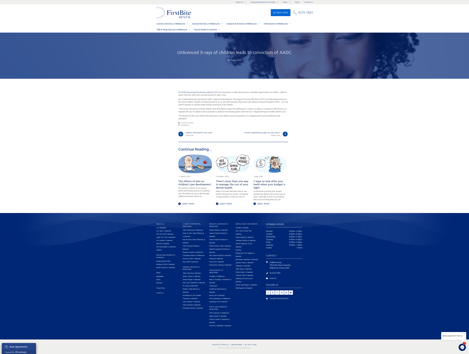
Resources (159, 283)
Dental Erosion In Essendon (244, 272)
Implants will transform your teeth (199, 133)
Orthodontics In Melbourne (276, 24)
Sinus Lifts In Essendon (216, 262)
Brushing (238, 250)
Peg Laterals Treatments (190, 262)
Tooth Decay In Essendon (244, 269)
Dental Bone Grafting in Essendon (220, 265)
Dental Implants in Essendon (218, 230)
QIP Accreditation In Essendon (166, 247)
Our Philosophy (161, 228)
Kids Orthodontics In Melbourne (219, 298)
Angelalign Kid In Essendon (218, 302)
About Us (239, 2)
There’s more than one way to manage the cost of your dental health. (232, 184)
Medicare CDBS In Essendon (165, 264)
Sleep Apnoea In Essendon (218, 316)
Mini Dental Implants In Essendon (220, 255)
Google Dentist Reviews (279, 298)
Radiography (185, 125)
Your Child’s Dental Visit (244, 231)
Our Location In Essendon (164, 240)
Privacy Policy (160, 288)
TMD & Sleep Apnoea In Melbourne (171, 30)
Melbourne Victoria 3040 (279, 268)
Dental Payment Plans (163, 261)
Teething (238, 234)
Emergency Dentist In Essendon (193, 308)
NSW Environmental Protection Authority (198, 92)
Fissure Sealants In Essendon (245, 237)
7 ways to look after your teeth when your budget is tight (269, 184)
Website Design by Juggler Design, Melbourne (235, 348)
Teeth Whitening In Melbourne (193, 230)
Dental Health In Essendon (205, 30)
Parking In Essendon (162, 244)
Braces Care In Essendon (217, 295)
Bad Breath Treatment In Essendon (247, 259)
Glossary (159, 250)
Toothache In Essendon (243, 266)
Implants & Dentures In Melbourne (242, 24)
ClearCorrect (213, 286)
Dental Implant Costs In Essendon (220, 246)
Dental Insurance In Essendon (165, 267)
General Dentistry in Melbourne (206, 24)
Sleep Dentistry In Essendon (192, 305)
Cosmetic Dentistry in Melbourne (170, 24)
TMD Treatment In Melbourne (219, 313)
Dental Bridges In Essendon (191, 279)
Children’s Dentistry (242, 228)
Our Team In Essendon (163, 231)
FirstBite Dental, (276, 262)
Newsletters (160, 276)
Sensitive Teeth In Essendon (244, 263)
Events (158, 280)
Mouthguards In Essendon (244, 288)
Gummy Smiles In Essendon (192, 259)
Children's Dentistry (187, 123)
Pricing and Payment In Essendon (263, 2)
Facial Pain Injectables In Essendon (220, 326)
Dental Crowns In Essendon (191, 276)
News (285, 2)
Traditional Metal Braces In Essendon (217, 290)
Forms (297, 2)
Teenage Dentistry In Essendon (246, 240)
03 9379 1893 (275, 273)
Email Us (273, 278)
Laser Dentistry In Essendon (191, 302)
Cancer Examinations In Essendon (246, 285)
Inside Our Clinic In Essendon (165, 237)
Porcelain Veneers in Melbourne (193, 252)
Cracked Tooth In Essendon (244, 275)
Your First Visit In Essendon (165, 234)
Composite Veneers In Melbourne (193, 255)
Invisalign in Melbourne (217, 276)
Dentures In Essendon (216, 259)
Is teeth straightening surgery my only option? (262, 133)
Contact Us (308, 2)
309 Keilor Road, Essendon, (280, 265)
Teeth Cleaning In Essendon (192, 273)
